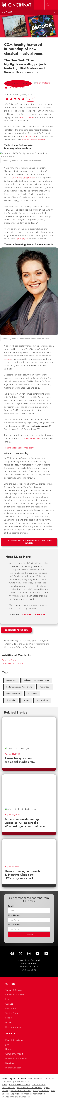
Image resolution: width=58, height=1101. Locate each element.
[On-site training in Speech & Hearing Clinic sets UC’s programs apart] (29, 851)
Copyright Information (21, 1093)
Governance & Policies (16, 1058)
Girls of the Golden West (23, 177)
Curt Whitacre (43, 82)
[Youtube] (37, 954)
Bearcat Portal (12, 1008)
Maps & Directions (14, 1039)
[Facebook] (12, 954)
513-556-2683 (17, 87)
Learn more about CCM (16, 630)
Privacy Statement (41, 1090)
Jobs (7, 1044)
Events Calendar (13, 1067)
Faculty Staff (45, 687)
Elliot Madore (29, 136)
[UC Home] (17, 5)
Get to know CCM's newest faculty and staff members (29, 541)
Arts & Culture (42, 700)
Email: (11, 906)
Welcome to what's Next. (34, 614)
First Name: (14, 915)
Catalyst (9, 1003)
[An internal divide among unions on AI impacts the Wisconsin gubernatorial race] (29, 789)
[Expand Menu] (54, 11)
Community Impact (14, 1053)
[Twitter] (20, 954)
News (8, 1049)
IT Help (8, 1017)
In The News (32, 693)
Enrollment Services (15, 994)
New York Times (26, 117)
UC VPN (9, 1022)
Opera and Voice (13, 693)
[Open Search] (48, 5)
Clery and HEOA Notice (19, 1084)
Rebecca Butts (9, 660)
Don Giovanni (21, 238)
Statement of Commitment (29, 1087)
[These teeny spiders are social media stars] (29, 730)
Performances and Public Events (19, 687)
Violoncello (10, 700)
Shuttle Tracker (12, 1013)
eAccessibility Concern (21, 1090)
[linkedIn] (46, 954)
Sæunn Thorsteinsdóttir (33, 139)
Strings (26, 700)
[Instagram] (28, 954)
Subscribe (29, 934)
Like (30, 99)
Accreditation (39, 1093)
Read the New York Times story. (19, 447)
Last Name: (14, 924)
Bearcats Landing (13, 1027)
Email (7, 999)
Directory (9, 1063)
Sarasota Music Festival (29, 438)
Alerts (4, 1084)
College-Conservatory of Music (36, 680)
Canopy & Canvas (13, 990)
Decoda (7, 359)
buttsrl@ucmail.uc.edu (12, 663)
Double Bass (11, 680)
